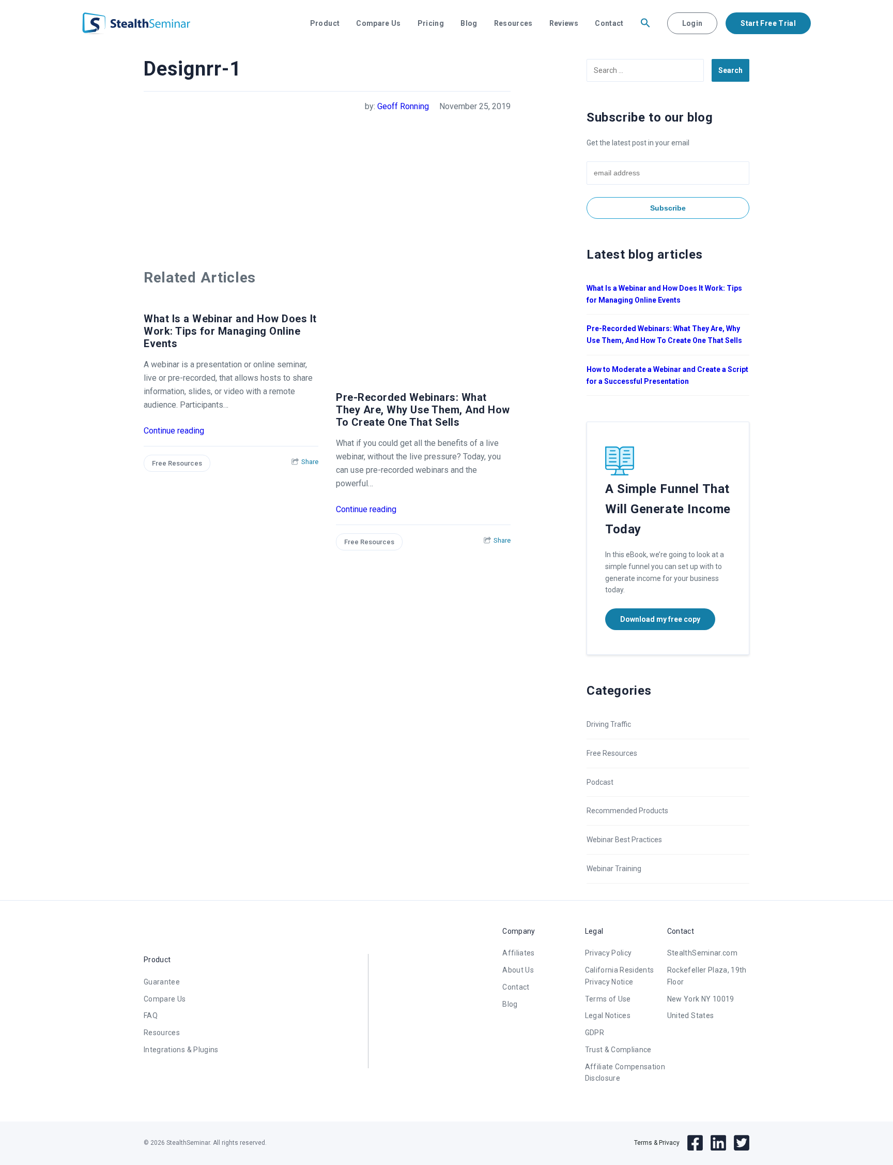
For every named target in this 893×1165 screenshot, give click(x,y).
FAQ (151, 1015)
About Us (518, 970)
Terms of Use (608, 999)
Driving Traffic (609, 724)
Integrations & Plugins (181, 1049)
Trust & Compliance (618, 1049)
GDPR (594, 1032)
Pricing (431, 23)
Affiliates (518, 953)
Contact (609, 23)
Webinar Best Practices (624, 839)
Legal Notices (608, 1015)
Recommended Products (627, 810)
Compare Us (378, 23)
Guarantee (162, 982)
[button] (645, 23)
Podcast (600, 782)
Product (325, 23)
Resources (513, 23)
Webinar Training (614, 868)
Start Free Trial (768, 23)
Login (692, 23)
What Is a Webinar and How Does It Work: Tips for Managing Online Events (230, 331)
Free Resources (177, 463)
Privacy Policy (608, 953)
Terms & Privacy (657, 1142)
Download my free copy (660, 619)
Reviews (563, 23)
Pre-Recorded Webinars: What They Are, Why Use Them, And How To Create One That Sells (423, 409)
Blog (468, 23)
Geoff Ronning (403, 106)
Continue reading (174, 431)
